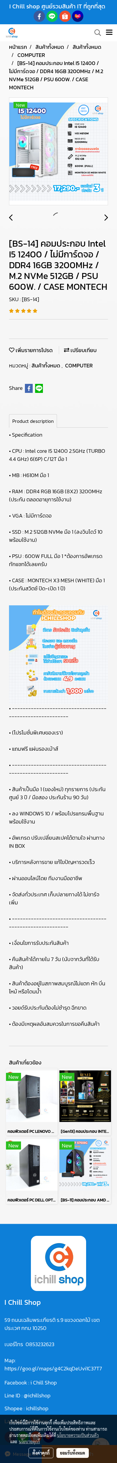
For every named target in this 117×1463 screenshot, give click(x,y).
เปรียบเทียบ (83, 350)
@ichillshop (37, 1395)
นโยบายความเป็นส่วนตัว (78, 1435)
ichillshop (38, 1408)
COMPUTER (79, 365)
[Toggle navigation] (109, 32)
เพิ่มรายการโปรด (33, 350)
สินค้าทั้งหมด (47, 365)
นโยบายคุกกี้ (29, 1441)
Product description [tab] (33, 421)
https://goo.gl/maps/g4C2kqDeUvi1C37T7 (53, 1368)
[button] (96, 32)
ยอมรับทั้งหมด (72, 1453)
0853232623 (40, 1344)
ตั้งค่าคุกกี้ (41, 1453)
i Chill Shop (43, 1382)
